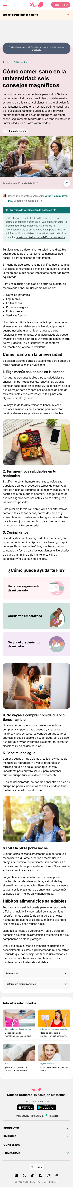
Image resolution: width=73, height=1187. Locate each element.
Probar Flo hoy (61, 4)
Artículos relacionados (19, 1003)
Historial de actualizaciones (20, 983)
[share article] (66, 183)
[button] (36, 973)
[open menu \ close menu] (4, 5)
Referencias (12, 973)
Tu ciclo (6, 62)
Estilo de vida (20, 62)
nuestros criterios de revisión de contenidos (40, 237)
